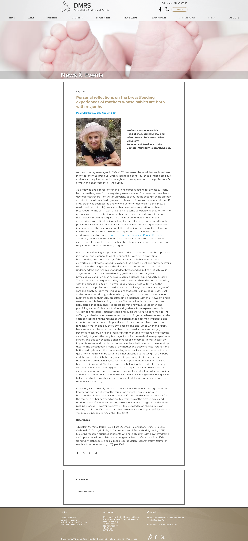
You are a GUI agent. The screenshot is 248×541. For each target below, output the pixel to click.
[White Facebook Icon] (156, 537)
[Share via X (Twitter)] (84, 453)
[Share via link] (96, 453)
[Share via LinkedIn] (90, 453)
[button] (179, 9)
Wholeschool (132, 539)
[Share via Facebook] (77, 453)
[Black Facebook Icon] (160, 9)
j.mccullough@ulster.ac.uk (165, 524)
